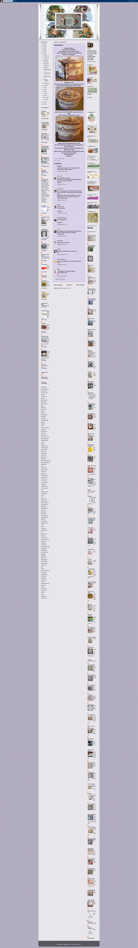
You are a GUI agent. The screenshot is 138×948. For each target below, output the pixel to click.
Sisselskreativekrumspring (92, 466)
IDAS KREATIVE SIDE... (91, 739)
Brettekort (43, 414)
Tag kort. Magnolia (44, 570)
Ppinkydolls (43, 530)
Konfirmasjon (43, 475)
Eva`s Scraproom (91, 714)
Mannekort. (46, 67)
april (45, 93)
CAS (41, 425)
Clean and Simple (44, 427)
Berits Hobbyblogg (91, 675)
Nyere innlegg (58, 285)
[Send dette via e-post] (68, 158)
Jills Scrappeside (91, 772)
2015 (44, 48)
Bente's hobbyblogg (91, 637)
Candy (42, 424)
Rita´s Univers (90, 478)
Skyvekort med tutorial (94, 270)
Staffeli (42, 556)
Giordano (42, 451)
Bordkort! (94, 914)
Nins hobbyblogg (91, 627)
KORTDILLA (90, 793)
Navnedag (43, 513)
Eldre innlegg (80, 285)
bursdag (42, 418)
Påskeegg (43, 541)
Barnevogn (43, 396)
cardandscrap (44, 275)
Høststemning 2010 (44, 462)
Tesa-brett (43, 579)
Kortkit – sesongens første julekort (91, 491)
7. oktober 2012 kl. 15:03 (62, 264)
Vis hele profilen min (91, 61)
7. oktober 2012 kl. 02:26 (62, 254)
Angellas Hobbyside (91, 827)
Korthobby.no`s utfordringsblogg (44, 230)
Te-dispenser (43, 574)
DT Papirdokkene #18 (92, 923)
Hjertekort (43, 458)
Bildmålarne (43, 400)
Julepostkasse (43, 469)
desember (46, 56)
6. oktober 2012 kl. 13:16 (62, 184)
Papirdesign (43, 521)
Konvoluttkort (44, 477)
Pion (42, 524)
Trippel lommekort (44, 583)
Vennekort (43, 589)
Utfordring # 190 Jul (48, 246)
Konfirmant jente (94, 765)
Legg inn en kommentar (60, 279)
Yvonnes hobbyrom (91, 868)
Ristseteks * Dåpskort (94, 707)
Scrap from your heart (44, 373)
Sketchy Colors (44, 281)
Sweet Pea (43, 565)
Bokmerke (43, 409)
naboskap (89, 659)
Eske (59, 160)
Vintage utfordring (45, 310)
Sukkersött (43, 364)
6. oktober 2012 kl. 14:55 (62, 213)
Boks (42, 411)
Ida (58, 269)
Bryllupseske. (46, 63)
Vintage (42, 596)
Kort (94, 436)
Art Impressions (44, 392)
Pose (42, 526)
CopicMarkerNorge (45, 157)
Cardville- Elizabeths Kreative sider (91, 278)
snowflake (90, 455)
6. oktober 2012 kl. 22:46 (62, 244)
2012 (44, 54)
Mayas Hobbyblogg (91, 289)
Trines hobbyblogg (91, 890)
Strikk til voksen (94, 406)
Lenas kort (90, 255)
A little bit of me (91, 704)
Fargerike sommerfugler (94, 239)
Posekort (42, 528)
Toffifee (42, 581)
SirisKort (89, 490)
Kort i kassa (43, 479)
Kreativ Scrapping (44, 122)
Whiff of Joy (43, 598)
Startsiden (69, 285)
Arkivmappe (43, 391)
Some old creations (94, 449)
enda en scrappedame (90, 927)
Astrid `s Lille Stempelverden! (91, 393)
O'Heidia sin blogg (91, 878)
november (46, 58)
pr (41, 532)
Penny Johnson (44, 523)
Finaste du (94, 457)
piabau (89, 308)
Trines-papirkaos (91, 340)
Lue (41, 497)
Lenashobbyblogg (91, 403)
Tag (41, 568)
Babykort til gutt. (94, 396)
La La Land (43, 480)
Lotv (42, 495)
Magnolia (43, 499)
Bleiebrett (43, 402)
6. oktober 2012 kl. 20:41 (62, 236)
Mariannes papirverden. (90, 351)
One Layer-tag (94, 861)
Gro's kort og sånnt (91, 685)
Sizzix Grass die (48, 294)
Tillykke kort (94, 310)
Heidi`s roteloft (90, 528)
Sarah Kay (43, 545)
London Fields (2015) (92, 661)
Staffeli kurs (43, 557)
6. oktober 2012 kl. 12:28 (62, 171)
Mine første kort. (44, 502)
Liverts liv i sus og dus (91, 727)
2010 (44, 104)
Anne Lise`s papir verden (91, 434)
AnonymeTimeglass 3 (47, 73)
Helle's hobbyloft (91, 938)
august (45, 85)
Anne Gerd (59, 240)
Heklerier (43, 457)
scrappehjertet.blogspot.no (45, 217)
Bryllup (42, 416)
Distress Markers (44, 436)
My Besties (43, 512)
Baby (42, 394)
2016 (44, 46)
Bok (41, 405)
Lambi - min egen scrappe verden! (91, 900)
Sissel (58, 249)
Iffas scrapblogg (91, 665)
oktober (45, 60)
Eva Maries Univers (91, 518)
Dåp (42, 442)
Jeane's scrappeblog (92, 814)
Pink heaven (94, 552)
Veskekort (43, 590)
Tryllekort (43, 585)
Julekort (42, 468)
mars (45, 95)
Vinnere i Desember (48, 209)
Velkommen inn (91, 361)
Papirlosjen (43, 206)
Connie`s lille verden (92, 581)
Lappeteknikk (43, 486)
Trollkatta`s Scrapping (90, 615)
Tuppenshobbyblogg (61, 217)
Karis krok (90, 559)
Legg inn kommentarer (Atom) (65, 288)
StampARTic (43, 323)
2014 (44, 50)
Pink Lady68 (90, 537)
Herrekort (94, 840)
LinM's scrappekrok (91, 804)
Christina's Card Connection (91, 647)
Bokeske (42, 407)
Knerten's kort (90, 848)
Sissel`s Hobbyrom (91, 413)
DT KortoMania (44, 438)
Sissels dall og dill (91, 762)
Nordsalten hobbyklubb (43, 171)
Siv (57, 229)
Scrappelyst (43, 111)
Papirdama (90, 604)
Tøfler (42, 587)
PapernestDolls (44, 517)
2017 (44, 44)
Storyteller (43, 292)
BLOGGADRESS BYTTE (45, 305)
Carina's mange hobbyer (91, 750)
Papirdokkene (44, 350)
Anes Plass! (90, 507)
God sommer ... (48, 149)
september (46, 83)
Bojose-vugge (43, 403)
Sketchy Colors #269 (48, 283)
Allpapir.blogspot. (60, 259)
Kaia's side (90, 371)
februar (45, 97)
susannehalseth (91, 549)
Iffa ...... (58, 176)
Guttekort (43, 453)
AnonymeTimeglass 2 (47, 77)
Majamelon (90, 423)
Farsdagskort (43, 446)
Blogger (79, 944)
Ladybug (42, 484)
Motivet (42, 510)
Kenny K (42, 473)
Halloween (43, 455)
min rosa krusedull (91, 858)
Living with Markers (92, 298)
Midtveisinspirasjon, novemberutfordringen (45, 258)
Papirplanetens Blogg (44, 304)
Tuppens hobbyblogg (92, 838)
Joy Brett (43, 464)
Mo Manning (43, 504)
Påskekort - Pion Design (94, 354)
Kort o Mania (43, 243)
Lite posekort (94, 892)
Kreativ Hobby (44, 264)
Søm (41, 567)
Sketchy (42, 554)
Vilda (42, 592)
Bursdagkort (43, 420)
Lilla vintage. (94, 385)
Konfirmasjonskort (94, 374)
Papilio (42, 519)
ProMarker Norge (44, 539)
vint (42, 594)
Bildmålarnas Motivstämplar (44, 383)
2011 (43, 102)
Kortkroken (90, 922)
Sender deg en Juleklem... (94, 698)
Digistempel (43, 431)
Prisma (42, 535)
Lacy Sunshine (44, 482)
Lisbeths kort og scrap (91, 592)
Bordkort (43, 413)
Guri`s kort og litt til (92, 235)
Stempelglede (43, 559)
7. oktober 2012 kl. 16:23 (62, 276)
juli (44, 87)
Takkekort (43, 572)
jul (41, 466)
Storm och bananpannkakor (94, 427)
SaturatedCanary (44, 546)
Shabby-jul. (46, 61)
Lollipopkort (94, 561)
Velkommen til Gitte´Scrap (91, 330)
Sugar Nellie (43, 563)
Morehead (43, 506)
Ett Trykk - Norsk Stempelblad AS (44, 180)
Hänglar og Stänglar (45, 460)
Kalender (43, 471)
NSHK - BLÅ (94, 520)
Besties (42, 398)
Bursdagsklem (48, 114)
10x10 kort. (94, 529)
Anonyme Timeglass (46, 80)
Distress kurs (43, 435)
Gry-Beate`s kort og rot (91, 911)
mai (44, 91)
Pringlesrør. (43, 534)
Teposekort (43, 578)
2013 (44, 52)
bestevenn (90, 496)
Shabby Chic (43, 550)
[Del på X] (71, 158)
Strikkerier (43, 561)
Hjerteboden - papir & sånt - (45, 255)
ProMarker (43, 537)
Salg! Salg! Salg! (48, 267)
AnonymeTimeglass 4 (47, 70)
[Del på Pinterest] (73, 158)
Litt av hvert (43, 488)
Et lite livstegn (94, 677)
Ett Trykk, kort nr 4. (94, 743)
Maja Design (43, 501)
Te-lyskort (43, 576)
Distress (42, 433)
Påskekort (43, 543)
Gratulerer (94, 321)
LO (41, 490)
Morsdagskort (44, 508)
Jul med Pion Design (94, 688)
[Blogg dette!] (69, 158)
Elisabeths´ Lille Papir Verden (91, 382)
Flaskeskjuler (43, 447)
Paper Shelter (43, 515)
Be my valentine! (94, 281)
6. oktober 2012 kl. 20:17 (62, 224)
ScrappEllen (90, 695)
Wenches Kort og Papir (91, 319)
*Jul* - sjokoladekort (94, 511)
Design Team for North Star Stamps (45, 378)
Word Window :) (47, 65)
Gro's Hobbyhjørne (91, 569)
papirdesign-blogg (45, 146)
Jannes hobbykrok (91, 784)
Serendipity (43, 548)
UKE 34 (94, 247)
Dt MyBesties (43, 440)
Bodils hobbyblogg (91, 245)
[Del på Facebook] (72, 158)
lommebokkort (44, 491)
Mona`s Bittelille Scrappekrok (91, 445)
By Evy (42, 422)
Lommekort (43, 493)
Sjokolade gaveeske (94, 630)
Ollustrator (71, 944)
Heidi (58, 204)
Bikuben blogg (44, 133)
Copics (42, 429)
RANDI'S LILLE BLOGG (90, 266)
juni (44, 89)
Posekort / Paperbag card (94, 608)
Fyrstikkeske (43, 449)
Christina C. (59, 189)
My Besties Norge (44, 336)
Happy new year (94, 291)
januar (45, 99)
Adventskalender (44, 389)
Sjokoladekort (43, 552)
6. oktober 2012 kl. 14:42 (62, 200)
